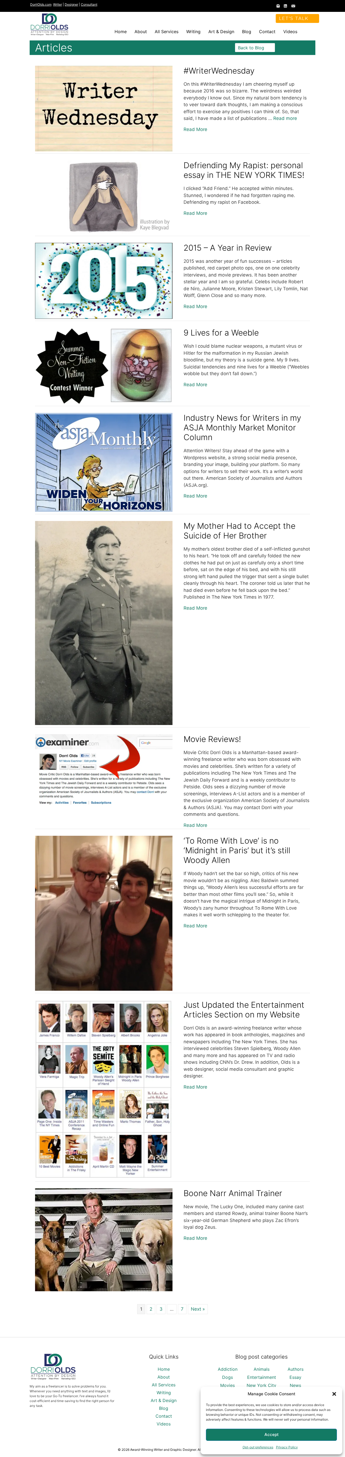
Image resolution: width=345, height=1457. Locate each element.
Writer (57, 4)
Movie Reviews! (212, 739)
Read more (285, 118)
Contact (267, 31)
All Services (166, 31)
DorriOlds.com (40, 4)
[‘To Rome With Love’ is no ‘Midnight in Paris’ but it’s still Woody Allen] (103, 989)
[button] (334, 1394)
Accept (271, 1434)
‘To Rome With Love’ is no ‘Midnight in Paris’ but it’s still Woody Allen (237, 850)
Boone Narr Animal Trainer (233, 1193)
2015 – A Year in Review (228, 248)
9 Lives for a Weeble (221, 332)
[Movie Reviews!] (103, 804)
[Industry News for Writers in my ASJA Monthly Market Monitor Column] (103, 510)
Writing (193, 31)
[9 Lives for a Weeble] (103, 402)
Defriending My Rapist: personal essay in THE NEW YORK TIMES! (244, 170)
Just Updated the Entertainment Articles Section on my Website (244, 1009)
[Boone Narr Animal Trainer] (103, 1289)
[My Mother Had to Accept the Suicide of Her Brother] (103, 723)
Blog (246, 31)
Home (121, 31)
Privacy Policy (287, 1447)
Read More (195, 129)
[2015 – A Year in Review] (103, 317)
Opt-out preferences (258, 1447)
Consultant (89, 4)
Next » (198, 1309)
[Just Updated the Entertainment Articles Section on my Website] (103, 1177)
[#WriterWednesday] (103, 150)
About (140, 31)
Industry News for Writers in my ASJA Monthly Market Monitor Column (242, 427)
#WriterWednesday (219, 70)
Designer (71, 4)
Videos (290, 31)
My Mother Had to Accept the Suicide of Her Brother (239, 530)
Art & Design (221, 31)
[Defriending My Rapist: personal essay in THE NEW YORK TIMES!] (103, 232)
